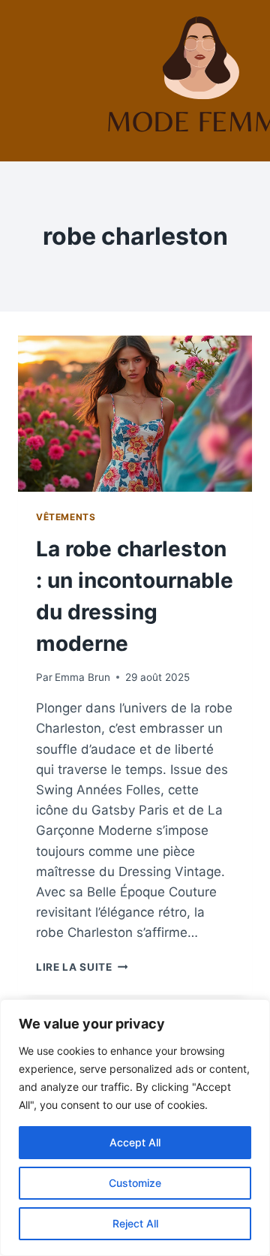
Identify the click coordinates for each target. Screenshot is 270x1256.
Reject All (135, 1223)
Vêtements (65, 517)
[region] (135, 1127)
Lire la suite (82, 967)
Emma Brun (82, 677)
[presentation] (135, 414)
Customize (135, 1182)
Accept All (135, 1142)
